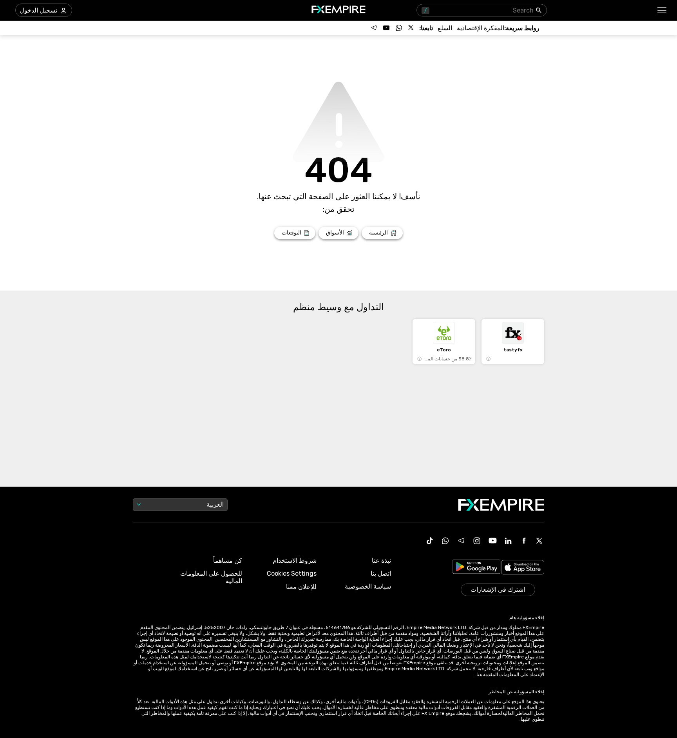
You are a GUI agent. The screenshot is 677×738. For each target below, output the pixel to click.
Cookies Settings (292, 573)
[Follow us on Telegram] (373, 28)
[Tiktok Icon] (429, 540)
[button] (662, 10)
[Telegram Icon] (461, 540)
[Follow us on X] (411, 28)
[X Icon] (539, 540)
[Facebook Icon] (524, 540)
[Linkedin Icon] (508, 540)
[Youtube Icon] (492, 540)
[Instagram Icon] (477, 540)
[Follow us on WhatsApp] (399, 28)
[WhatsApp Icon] (445, 540)
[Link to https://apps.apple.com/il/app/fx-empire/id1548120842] (522, 568)
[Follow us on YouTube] (386, 28)
